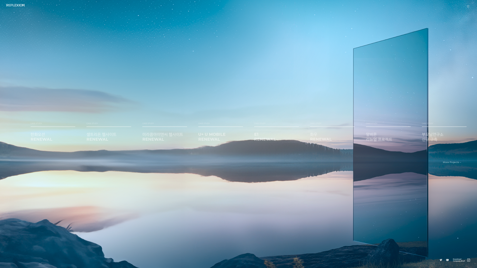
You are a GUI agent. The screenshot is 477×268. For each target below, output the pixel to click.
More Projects (451, 162)
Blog (447, 260)
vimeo (441, 260)
